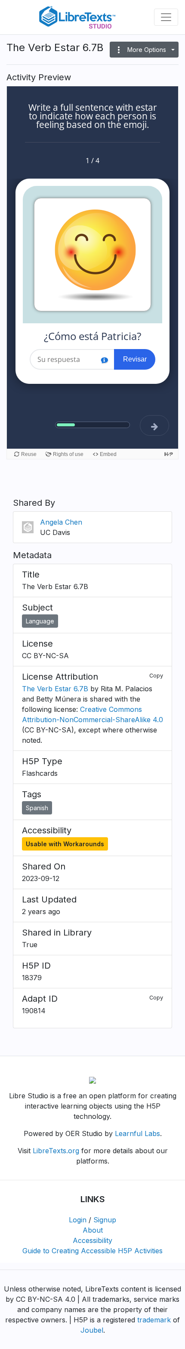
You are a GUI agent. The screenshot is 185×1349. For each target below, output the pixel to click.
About (93, 1230)
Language (40, 621)
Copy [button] (156, 675)
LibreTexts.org (56, 1150)
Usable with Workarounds (65, 844)
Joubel (91, 1330)
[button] (144, 50)
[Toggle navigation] (166, 17)
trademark (154, 1320)
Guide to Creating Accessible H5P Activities (92, 1250)
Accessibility (92, 1240)
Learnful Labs (137, 1133)
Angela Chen (61, 522)
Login (77, 1219)
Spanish (37, 807)
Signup (104, 1219)
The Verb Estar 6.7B (55, 688)
